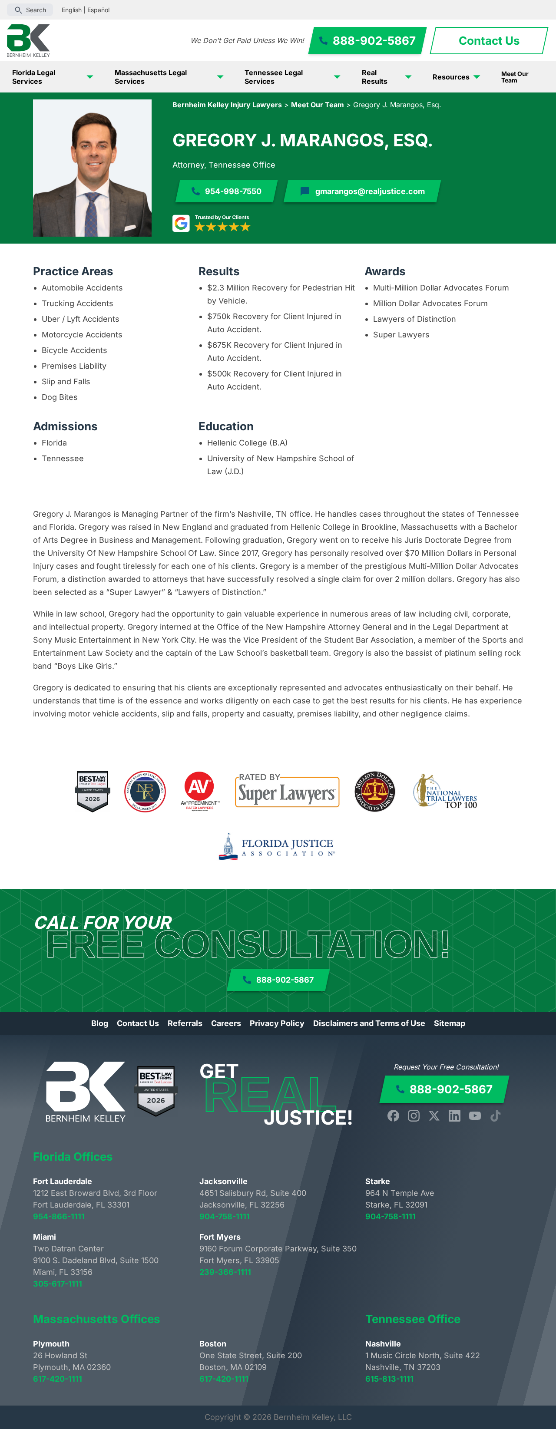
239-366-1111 (225, 1272)
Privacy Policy (277, 1023)
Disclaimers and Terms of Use (369, 1023)
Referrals (185, 1023)
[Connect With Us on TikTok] (495, 1116)
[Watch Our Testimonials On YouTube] (475, 1116)
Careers (226, 1023)
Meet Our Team (515, 77)
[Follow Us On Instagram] (414, 1116)
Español (98, 9)
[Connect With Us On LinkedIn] (454, 1116)
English (72, 9)
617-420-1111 (57, 1378)
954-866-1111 (59, 1216)
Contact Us (138, 1023)
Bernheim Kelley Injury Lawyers (227, 104)
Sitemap (449, 1023)
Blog (99, 1023)
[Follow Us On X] (434, 1116)
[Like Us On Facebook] (393, 1116)
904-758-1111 (224, 1216)
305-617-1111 (57, 1283)
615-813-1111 (389, 1378)
